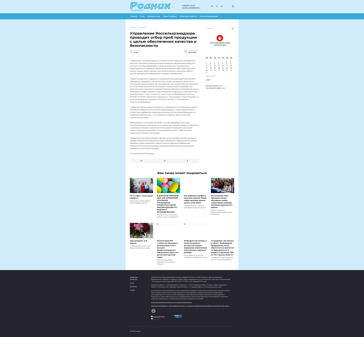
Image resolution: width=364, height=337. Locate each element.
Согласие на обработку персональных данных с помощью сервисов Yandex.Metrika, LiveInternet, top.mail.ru (190, 306)
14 (223, 65)
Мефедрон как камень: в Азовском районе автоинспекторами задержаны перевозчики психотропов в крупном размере (195, 246)
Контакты (133, 286)
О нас (142, 16)
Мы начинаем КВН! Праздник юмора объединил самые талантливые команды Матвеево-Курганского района (221, 201)
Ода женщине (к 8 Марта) (138, 242)
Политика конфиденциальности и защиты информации (171, 302)
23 (231, 68)
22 (227, 68)
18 (211, 68)
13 (219, 65)
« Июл (208, 80)
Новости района (170, 16)
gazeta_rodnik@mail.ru (191, 8)
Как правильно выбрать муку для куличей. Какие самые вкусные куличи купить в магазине (195, 199)
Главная (133, 16)
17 (206, 68)
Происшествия (154, 16)
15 (227, 65)
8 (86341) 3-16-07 (188, 5)
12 (214, 65)
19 (214, 68)
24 (207, 70)
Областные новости (188, 16)
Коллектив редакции (209, 16)
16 (231, 65)
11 (210, 65)
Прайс (132, 290)
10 (206, 65)
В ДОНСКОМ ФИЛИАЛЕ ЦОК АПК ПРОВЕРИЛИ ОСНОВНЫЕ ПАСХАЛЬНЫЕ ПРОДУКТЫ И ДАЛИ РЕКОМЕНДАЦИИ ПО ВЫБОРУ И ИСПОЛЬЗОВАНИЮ (168, 204)
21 (223, 68)
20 (219, 68)
